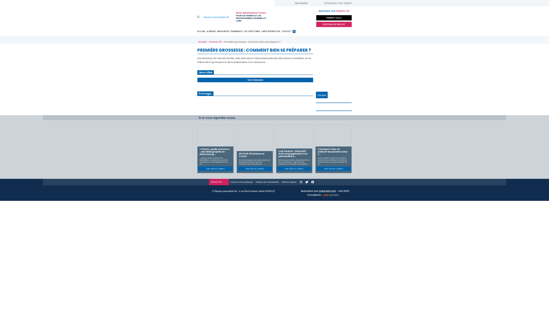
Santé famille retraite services (295, 17)
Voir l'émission (255, 80)
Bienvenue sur (334, 11)
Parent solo (334, 17)
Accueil (201, 31)
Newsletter (301, 3)
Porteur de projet (334, 24)
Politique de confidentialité (267, 182)
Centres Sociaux (309, 17)
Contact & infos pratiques (241, 182)
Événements (237, 31)
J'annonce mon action (338, 3)
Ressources (223, 31)
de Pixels (331, 195)
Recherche (294, 32)
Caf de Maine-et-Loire (281, 17)
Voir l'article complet (215, 169)
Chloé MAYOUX (327, 191)
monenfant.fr (328, 182)
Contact (286, 31)
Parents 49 (215, 41)
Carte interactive (270, 31)
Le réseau (211, 31)
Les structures (252, 31)
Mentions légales (289, 182)
